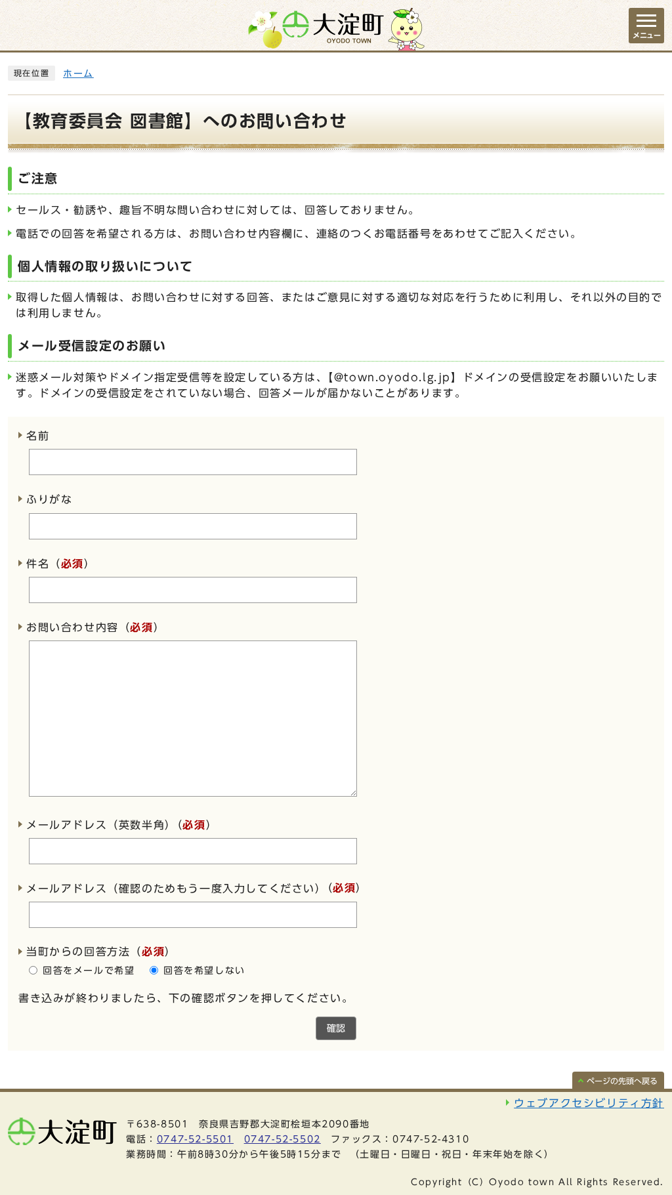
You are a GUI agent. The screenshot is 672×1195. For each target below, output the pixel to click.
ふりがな (49, 500)
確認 (336, 1028)
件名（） (61, 563)
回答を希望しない (204, 970)
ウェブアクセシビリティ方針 (589, 1103)
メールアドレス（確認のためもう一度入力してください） (176, 888)
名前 (37, 435)
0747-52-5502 (282, 1139)
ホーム (78, 73)
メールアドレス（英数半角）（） (121, 825)
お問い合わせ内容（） (95, 627)
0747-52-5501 (195, 1139)
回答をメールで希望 (89, 970)
